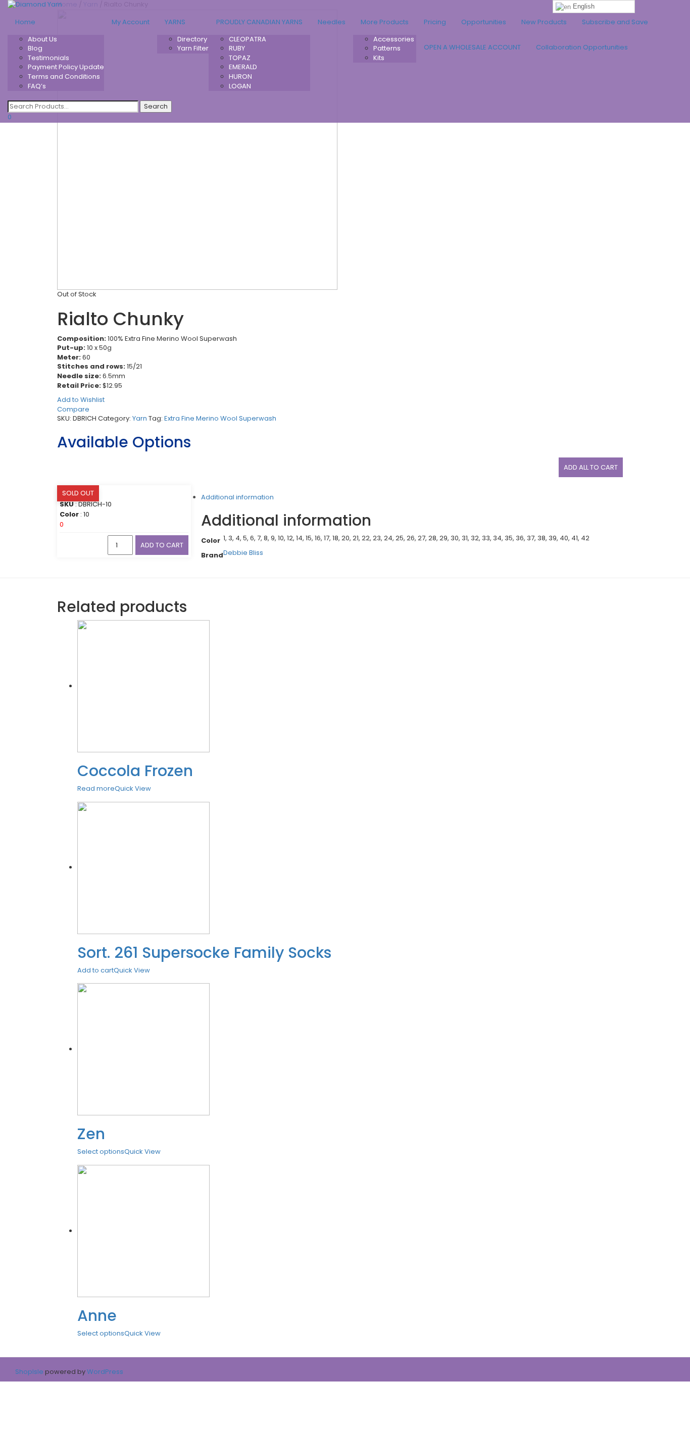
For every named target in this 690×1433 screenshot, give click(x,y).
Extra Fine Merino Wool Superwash (220, 418)
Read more (96, 788)
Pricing (435, 22)
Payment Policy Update (66, 67)
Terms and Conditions (64, 76)
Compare (73, 409)
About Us (42, 39)
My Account (131, 22)
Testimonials (48, 58)
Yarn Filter (193, 48)
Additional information (237, 497)
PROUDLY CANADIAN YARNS (259, 22)
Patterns (387, 48)
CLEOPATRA (247, 39)
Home (25, 22)
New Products (544, 22)
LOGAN (240, 86)
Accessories (393, 39)
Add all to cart (591, 467)
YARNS (175, 22)
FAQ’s (37, 86)
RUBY (237, 48)
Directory (192, 39)
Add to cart (161, 545)
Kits (378, 58)
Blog (35, 48)
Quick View (133, 788)
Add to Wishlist (81, 399)
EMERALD (243, 67)
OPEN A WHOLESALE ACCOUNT (472, 47)
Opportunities (483, 22)
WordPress (104, 1371)
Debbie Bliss (243, 552)
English (583, 6)
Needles (332, 22)
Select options (100, 1151)
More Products (385, 22)
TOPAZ (240, 58)
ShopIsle (30, 1371)
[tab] (355, 497)
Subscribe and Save (615, 22)
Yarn (139, 418)
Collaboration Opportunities (582, 47)
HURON (240, 76)
